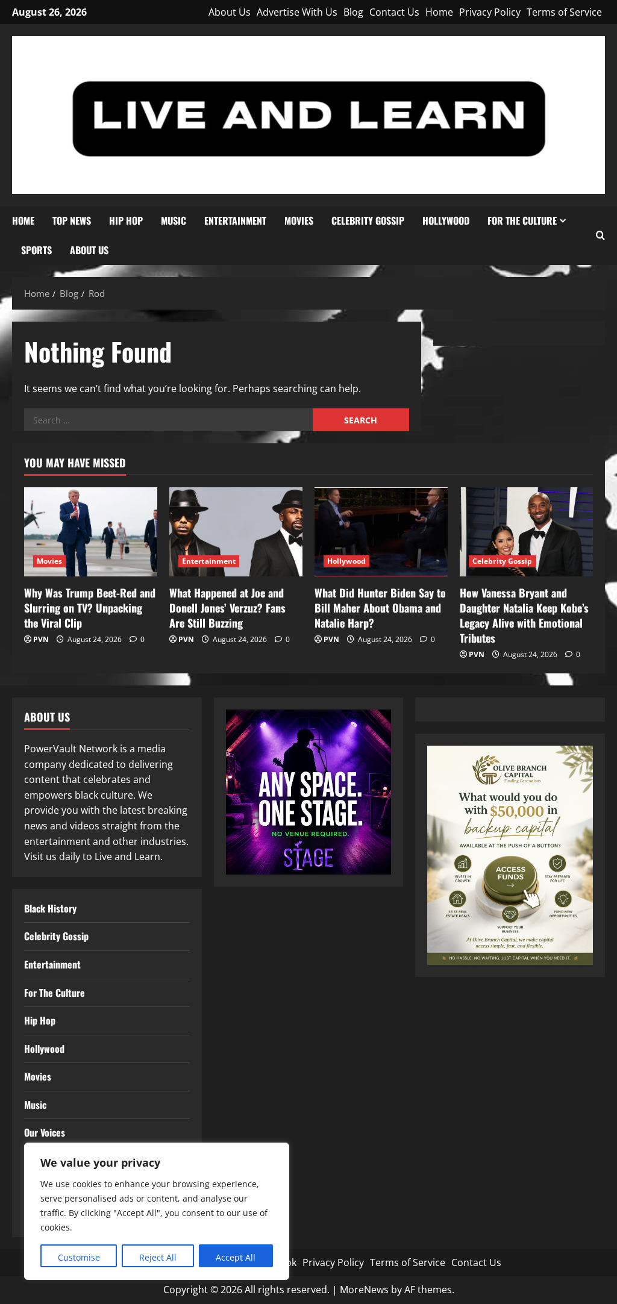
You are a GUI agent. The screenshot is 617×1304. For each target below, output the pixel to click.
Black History (50, 908)
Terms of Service (564, 12)
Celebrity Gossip (367, 220)
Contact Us (394, 12)
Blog (353, 12)
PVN (41, 639)
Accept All (235, 1257)
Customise (79, 1257)
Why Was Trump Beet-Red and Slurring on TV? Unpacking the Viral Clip (89, 608)
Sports (36, 250)
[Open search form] (600, 235)
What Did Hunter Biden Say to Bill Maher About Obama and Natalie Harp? (380, 608)
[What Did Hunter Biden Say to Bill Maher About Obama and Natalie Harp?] (381, 531)
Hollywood (445, 220)
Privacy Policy (490, 12)
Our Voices (44, 1132)
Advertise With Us (297, 12)
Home (439, 12)
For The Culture (522, 220)
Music (173, 220)
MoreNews (364, 1289)
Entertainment (235, 220)
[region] (156, 1211)
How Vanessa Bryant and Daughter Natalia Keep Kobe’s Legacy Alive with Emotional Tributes (524, 615)
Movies (298, 220)
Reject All (158, 1257)
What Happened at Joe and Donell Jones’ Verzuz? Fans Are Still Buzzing (227, 608)
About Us (229, 12)
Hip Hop (126, 220)
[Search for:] (168, 419)
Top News (71, 220)
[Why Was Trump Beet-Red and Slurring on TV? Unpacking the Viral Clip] (90, 531)
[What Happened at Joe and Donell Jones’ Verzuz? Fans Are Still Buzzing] (235, 531)
